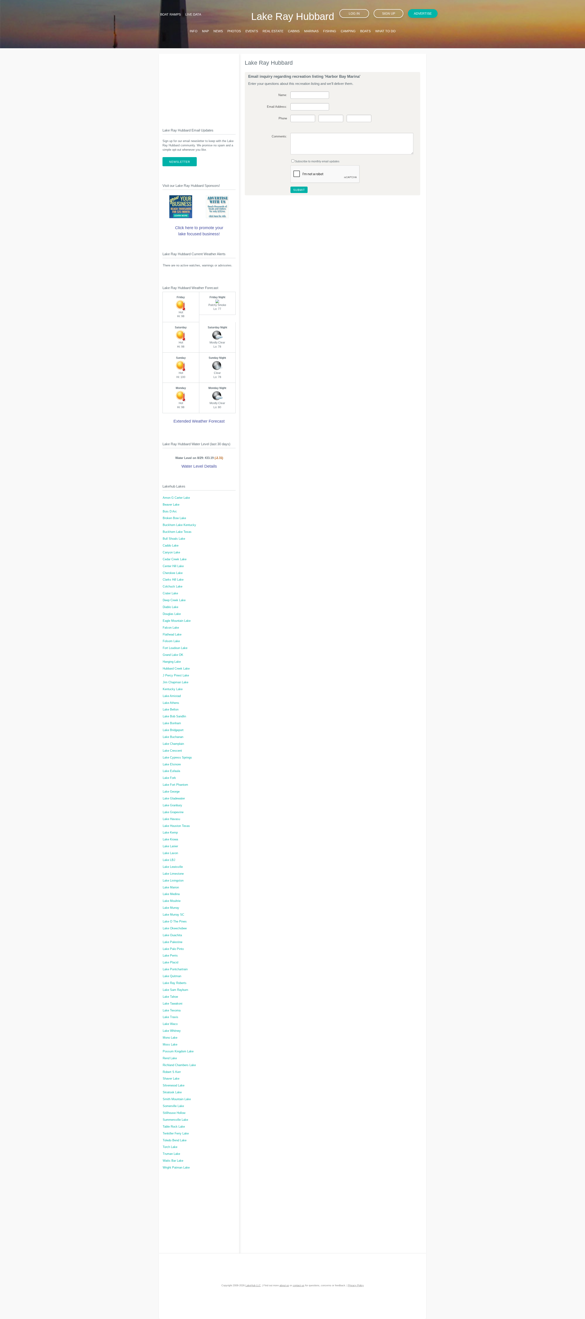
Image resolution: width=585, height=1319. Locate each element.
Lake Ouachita (172, 935)
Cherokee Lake (173, 573)
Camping (348, 31)
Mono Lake (170, 1037)
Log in (354, 13)
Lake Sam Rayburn (175, 990)
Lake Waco (170, 1024)
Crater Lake (170, 593)
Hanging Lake (172, 661)
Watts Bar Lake (173, 1160)
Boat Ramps (170, 14)
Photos (234, 31)
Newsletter (179, 162)
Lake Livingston (173, 880)
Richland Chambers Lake (179, 1065)
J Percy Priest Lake (176, 675)
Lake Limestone (173, 873)
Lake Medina (171, 894)
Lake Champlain (173, 743)
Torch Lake (170, 1147)
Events (251, 31)
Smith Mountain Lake (177, 1099)
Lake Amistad (172, 696)
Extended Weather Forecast (199, 421)
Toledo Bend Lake (174, 1140)
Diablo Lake (170, 607)
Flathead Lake (172, 634)
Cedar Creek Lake (174, 559)
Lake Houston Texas (176, 826)
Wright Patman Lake (176, 1167)
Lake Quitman (172, 976)
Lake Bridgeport (173, 730)
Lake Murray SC (173, 914)
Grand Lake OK (173, 655)
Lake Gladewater (174, 798)
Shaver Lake (171, 1078)
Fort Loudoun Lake (175, 648)
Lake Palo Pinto (173, 949)
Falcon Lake (171, 627)
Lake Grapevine (173, 812)
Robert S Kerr (172, 1072)
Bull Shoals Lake (174, 538)
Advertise (423, 13)
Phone (283, 118)
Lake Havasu (171, 819)
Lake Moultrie (172, 901)
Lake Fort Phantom (175, 784)
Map (205, 31)
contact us (298, 1285)
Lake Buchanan (173, 737)
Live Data (193, 14)
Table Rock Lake (174, 1126)
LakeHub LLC (253, 1285)
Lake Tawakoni (172, 1003)
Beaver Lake (171, 504)
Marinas (311, 31)
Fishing (329, 31)
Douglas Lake (172, 614)
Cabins (294, 31)
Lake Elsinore (172, 764)
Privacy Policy (356, 1285)
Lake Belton (170, 709)
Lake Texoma (172, 1010)
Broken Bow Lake (174, 518)
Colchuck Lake (172, 586)
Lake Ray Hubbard (292, 16)
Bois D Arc (170, 511)
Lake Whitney (172, 1030)
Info (193, 31)
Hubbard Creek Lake (176, 668)
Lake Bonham (172, 723)
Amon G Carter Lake (176, 497)
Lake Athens (171, 703)
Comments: (279, 136)
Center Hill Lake (173, 566)
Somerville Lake (173, 1106)
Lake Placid (170, 962)
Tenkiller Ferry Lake (176, 1133)
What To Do (385, 31)
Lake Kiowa (170, 839)
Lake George (171, 791)
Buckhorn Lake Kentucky (179, 525)
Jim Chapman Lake (175, 682)
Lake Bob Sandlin (174, 716)
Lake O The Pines (175, 921)
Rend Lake (170, 1058)
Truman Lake (171, 1153)
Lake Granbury (172, 805)
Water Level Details (199, 466)
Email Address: (277, 106)
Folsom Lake (171, 641)
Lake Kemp (170, 832)
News (218, 31)
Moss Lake (170, 1044)
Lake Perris (170, 955)
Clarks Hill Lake (173, 579)
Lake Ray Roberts (174, 983)
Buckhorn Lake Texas (177, 531)
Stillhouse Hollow (174, 1113)
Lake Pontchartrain (175, 969)
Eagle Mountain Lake (177, 620)
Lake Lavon (170, 853)
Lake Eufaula (171, 771)
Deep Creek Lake (174, 600)
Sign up (388, 13)
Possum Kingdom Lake (178, 1051)
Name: (282, 95)
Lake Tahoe (170, 996)
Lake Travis (170, 1017)
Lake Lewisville (173, 867)
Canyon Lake (171, 552)
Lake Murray (171, 907)
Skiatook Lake (172, 1092)
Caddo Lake (170, 545)
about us (284, 1285)
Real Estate (273, 31)
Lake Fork (169, 778)
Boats (365, 31)
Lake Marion (171, 887)
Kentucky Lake (173, 689)
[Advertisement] (199, 87)
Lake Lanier (170, 846)
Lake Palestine (172, 942)
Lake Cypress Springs (177, 757)
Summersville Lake (175, 1119)
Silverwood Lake (173, 1085)
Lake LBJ (169, 860)
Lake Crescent (172, 750)
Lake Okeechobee (175, 928)
